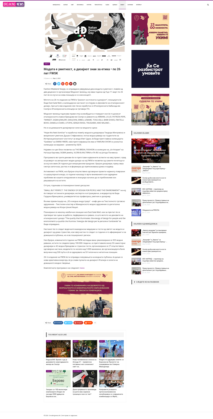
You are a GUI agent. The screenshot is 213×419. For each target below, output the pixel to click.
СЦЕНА (107, 4)
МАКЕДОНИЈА (56, 4)
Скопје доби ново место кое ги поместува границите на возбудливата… (154, 180)
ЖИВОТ (122, 4)
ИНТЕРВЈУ (139, 4)
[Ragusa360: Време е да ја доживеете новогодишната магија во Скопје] (58, 348)
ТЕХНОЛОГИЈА (98, 4)
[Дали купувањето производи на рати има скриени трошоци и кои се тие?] (85, 378)
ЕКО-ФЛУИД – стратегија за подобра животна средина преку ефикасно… (155, 191)
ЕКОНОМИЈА (80, 4)
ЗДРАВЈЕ (114, 4)
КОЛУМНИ (130, 4)
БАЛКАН (65, 4)
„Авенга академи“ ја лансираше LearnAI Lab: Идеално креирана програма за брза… (150, 153)
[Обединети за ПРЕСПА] (136, 212)
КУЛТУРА (89, 4)
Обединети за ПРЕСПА (150, 210)
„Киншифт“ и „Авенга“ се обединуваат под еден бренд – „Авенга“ (154, 168)
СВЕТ (72, 4)
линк (82, 268)
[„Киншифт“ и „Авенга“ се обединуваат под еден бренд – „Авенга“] (136, 169)
